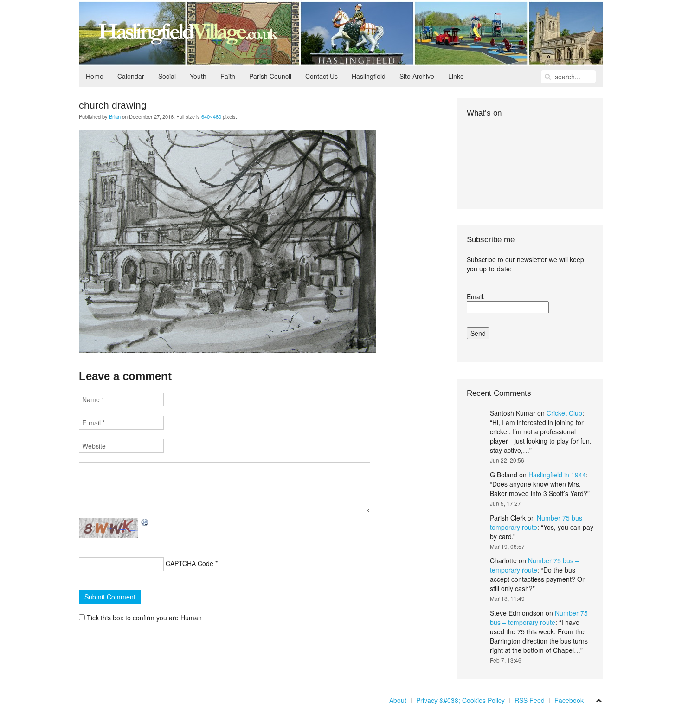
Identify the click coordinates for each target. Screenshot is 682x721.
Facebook (569, 700)
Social (167, 76)
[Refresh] (145, 522)
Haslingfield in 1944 (557, 474)
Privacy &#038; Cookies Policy (460, 700)
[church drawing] (227, 240)
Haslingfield (369, 76)
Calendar (130, 76)
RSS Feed (530, 700)
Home (94, 76)
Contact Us (321, 76)
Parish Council (270, 76)
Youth (198, 76)
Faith (227, 76)
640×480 (211, 116)
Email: (476, 296)
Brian (115, 116)
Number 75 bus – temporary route (534, 565)
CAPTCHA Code (189, 563)
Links (455, 76)
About (397, 700)
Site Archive (416, 76)
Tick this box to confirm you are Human (143, 617)
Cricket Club (564, 413)
